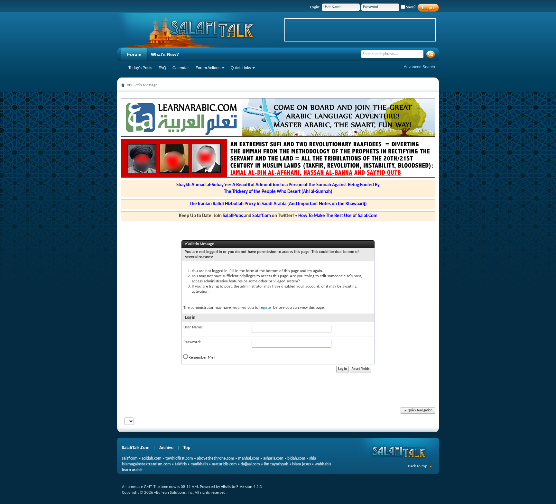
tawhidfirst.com (179, 458)
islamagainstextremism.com (146, 464)
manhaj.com (248, 458)
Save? (410, 7)
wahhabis (323, 464)
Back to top (417, 466)
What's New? (165, 54)
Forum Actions (208, 68)
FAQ (162, 68)
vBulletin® (230, 487)
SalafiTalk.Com (135, 447)
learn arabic (132, 470)
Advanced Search (419, 67)
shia (312, 458)
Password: (192, 342)
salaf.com (130, 458)
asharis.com (273, 458)
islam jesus (301, 464)
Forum (134, 54)
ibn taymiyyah (276, 464)
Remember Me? (201, 357)
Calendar (180, 68)
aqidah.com (152, 458)
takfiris (181, 464)
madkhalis (199, 464)
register (265, 308)
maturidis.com (224, 464)
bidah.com (296, 458)
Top (186, 447)
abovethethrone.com (215, 458)
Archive (166, 447)
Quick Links (241, 68)
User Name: (193, 327)
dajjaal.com (250, 464)
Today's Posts (140, 68)
